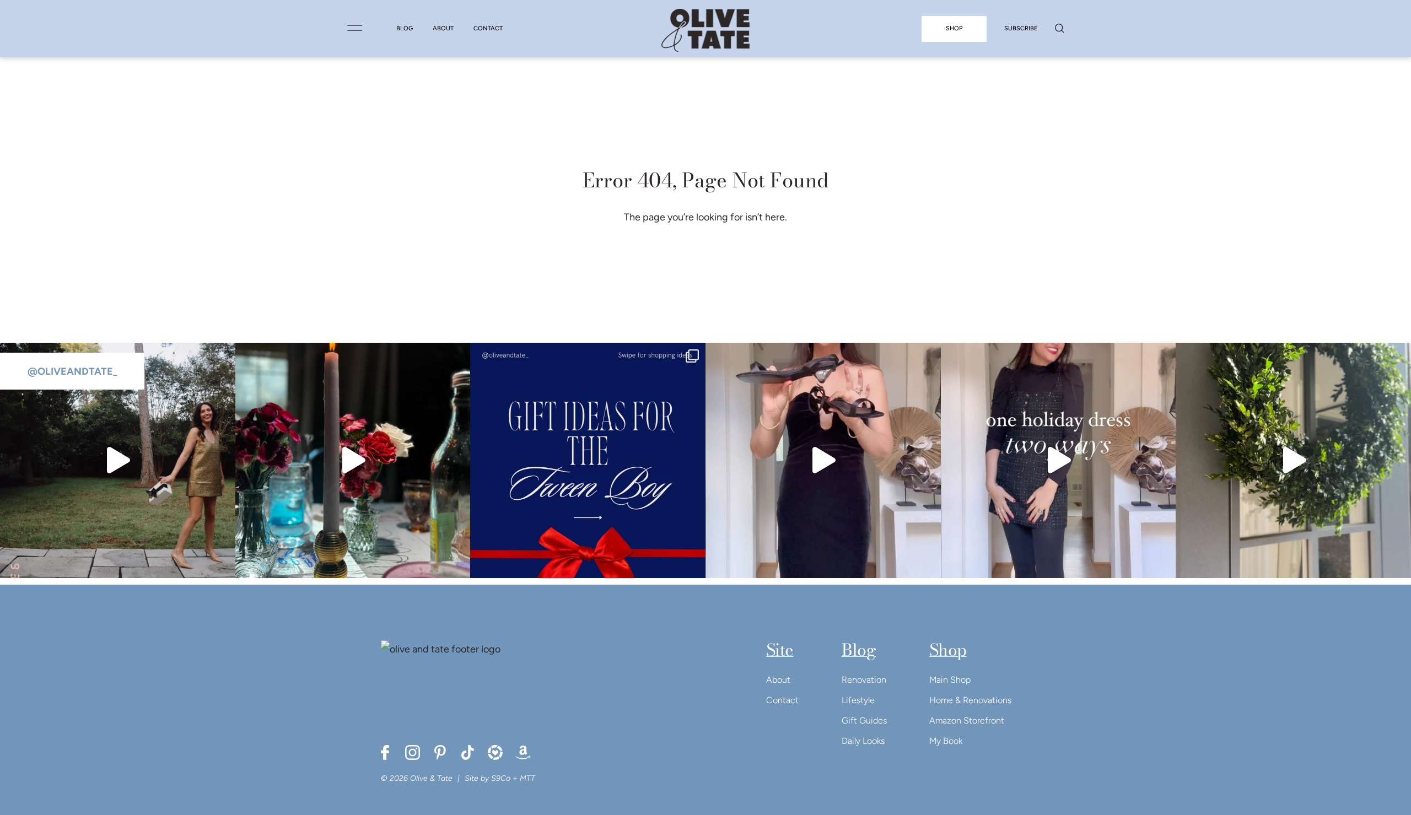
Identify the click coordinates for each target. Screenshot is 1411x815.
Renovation (864, 679)
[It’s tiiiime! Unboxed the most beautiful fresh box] (1293, 460)
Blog (859, 649)
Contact (782, 700)
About (778, 679)
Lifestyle (858, 700)
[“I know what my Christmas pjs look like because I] (117, 460)
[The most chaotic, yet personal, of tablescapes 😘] (353, 460)
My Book (945, 741)
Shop (947, 649)
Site (779, 649)
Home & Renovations (970, 700)
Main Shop (950, 679)
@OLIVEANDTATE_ (72, 371)
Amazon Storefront (966, 720)
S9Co (500, 778)
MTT (527, 778)
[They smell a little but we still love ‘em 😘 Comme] (588, 460)
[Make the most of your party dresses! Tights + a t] (1058, 460)
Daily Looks (863, 741)
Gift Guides (864, 720)
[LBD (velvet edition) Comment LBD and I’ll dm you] (823, 460)
